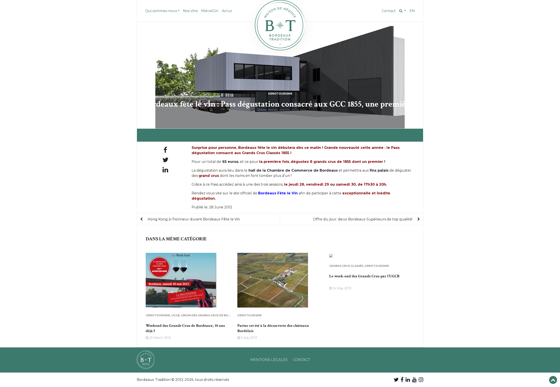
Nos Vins (190, 11)
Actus (227, 11)
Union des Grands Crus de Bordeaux (210, 315)
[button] (402, 11)
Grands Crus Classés (346, 265)
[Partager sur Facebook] (165, 150)
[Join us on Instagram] (421, 379)
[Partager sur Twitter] (165, 160)
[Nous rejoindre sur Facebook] (402, 379)
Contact (389, 11)
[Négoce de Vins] (280, 25)
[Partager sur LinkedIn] (165, 170)
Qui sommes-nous (161, 11)
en (412, 11)
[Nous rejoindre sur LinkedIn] (408, 379)
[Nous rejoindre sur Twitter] (396, 379)
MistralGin (209, 11)
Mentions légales (269, 360)
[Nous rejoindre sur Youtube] (414, 379)
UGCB (175, 315)
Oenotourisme (280, 93)
